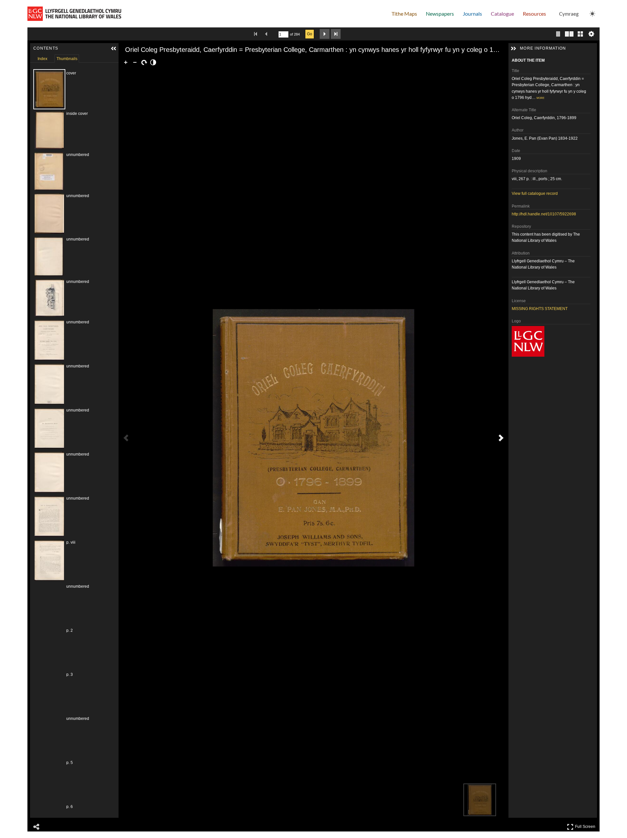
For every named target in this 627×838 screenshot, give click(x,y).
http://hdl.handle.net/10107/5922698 (544, 214)
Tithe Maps (404, 13)
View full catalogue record (535, 193)
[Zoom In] (125, 62)
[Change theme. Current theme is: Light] (592, 14)
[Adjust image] (153, 62)
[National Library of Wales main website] (74, 14)
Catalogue (502, 13)
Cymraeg (569, 14)
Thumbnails (66, 58)
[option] (67, 89)
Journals (472, 13)
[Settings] (591, 33)
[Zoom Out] (134, 62)
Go (309, 34)
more (540, 97)
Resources (534, 13)
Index (42, 58)
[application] (313, 438)
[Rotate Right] (144, 62)
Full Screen (586, 825)
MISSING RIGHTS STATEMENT (540, 308)
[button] (113, 48)
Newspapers (440, 13)
